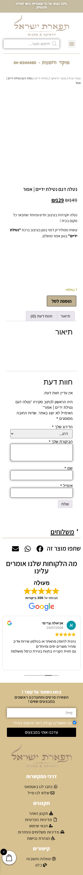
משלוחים (62, 531)
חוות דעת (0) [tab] (41, 316)
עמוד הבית (74, 78)
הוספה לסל (61, 301)
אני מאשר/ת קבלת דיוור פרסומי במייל (43, 723)
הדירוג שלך (62, 427)
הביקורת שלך (61, 441)
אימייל (66, 485)
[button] (72, 44)
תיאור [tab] (65, 316)
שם (68, 468)
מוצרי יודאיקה (58, 78)
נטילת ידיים (41, 78)
